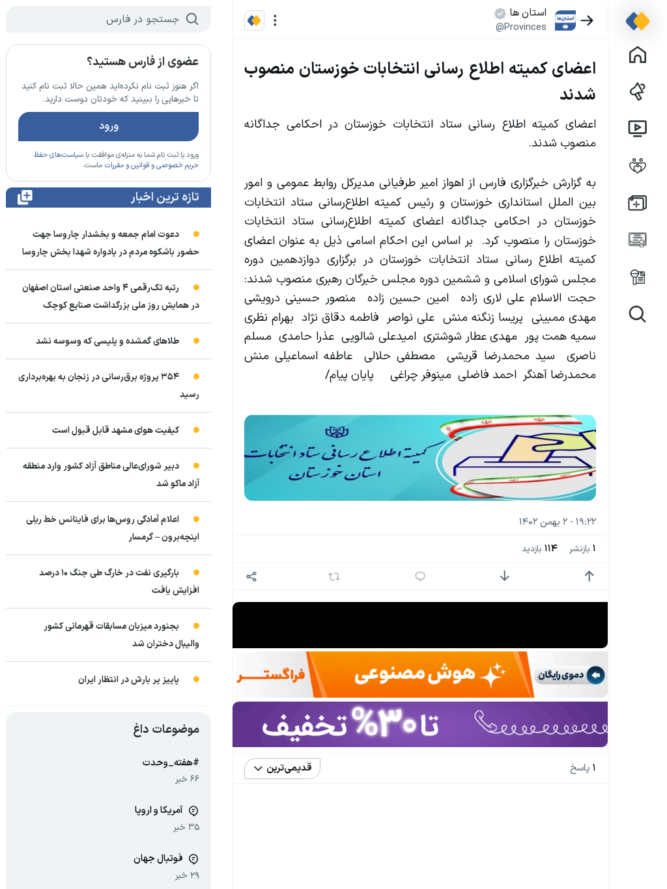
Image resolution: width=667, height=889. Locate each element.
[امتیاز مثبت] (589, 576)
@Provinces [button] (521, 27)
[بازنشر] (334, 576)
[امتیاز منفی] (504, 576)
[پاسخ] (420, 576)
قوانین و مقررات (126, 165)
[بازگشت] (587, 20)
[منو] (275, 20)
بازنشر (582, 549)
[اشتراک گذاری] (251, 576)
